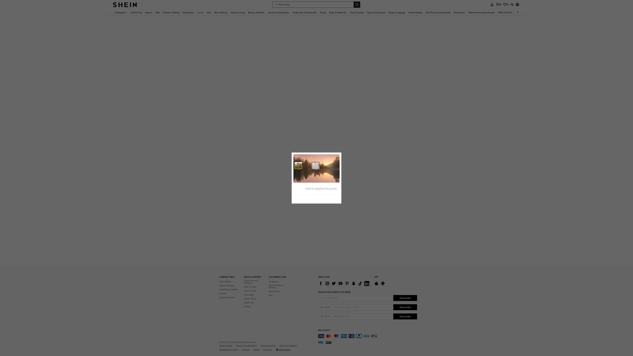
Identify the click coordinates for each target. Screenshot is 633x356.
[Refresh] (301, 199)
